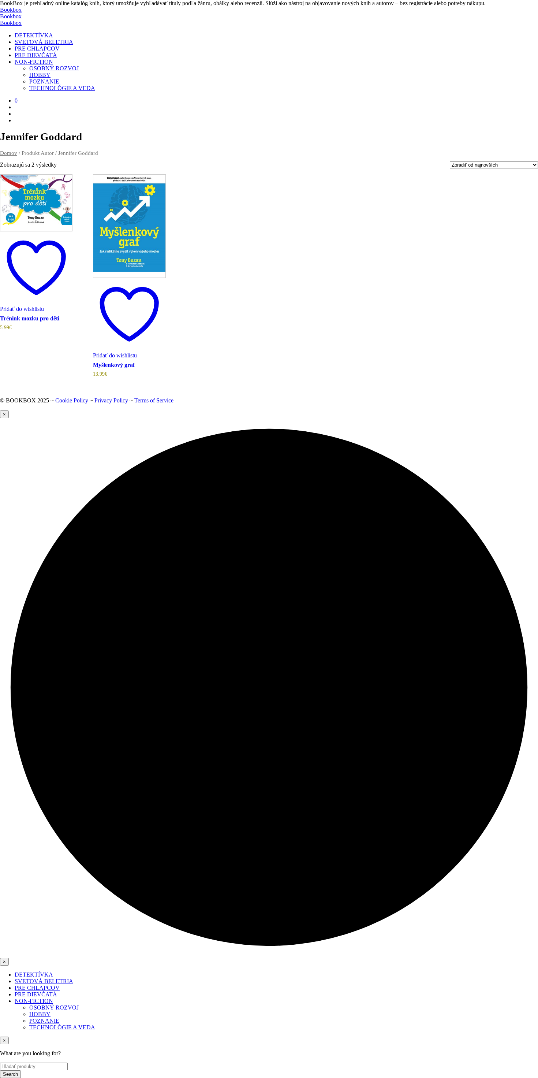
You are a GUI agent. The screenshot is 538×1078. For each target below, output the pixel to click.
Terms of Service (153, 400)
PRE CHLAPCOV (37, 48)
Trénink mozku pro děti (29, 318)
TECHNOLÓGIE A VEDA (62, 88)
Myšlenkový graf (114, 365)
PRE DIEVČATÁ (36, 55)
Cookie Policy (72, 400)
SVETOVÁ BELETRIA (44, 42)
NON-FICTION (34, 62)
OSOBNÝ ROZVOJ (54, 68)
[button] (16, 100)
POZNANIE (44, 81)
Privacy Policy (112, 400)
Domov (8, 153)
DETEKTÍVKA (34, 35)
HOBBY (40, 75)
